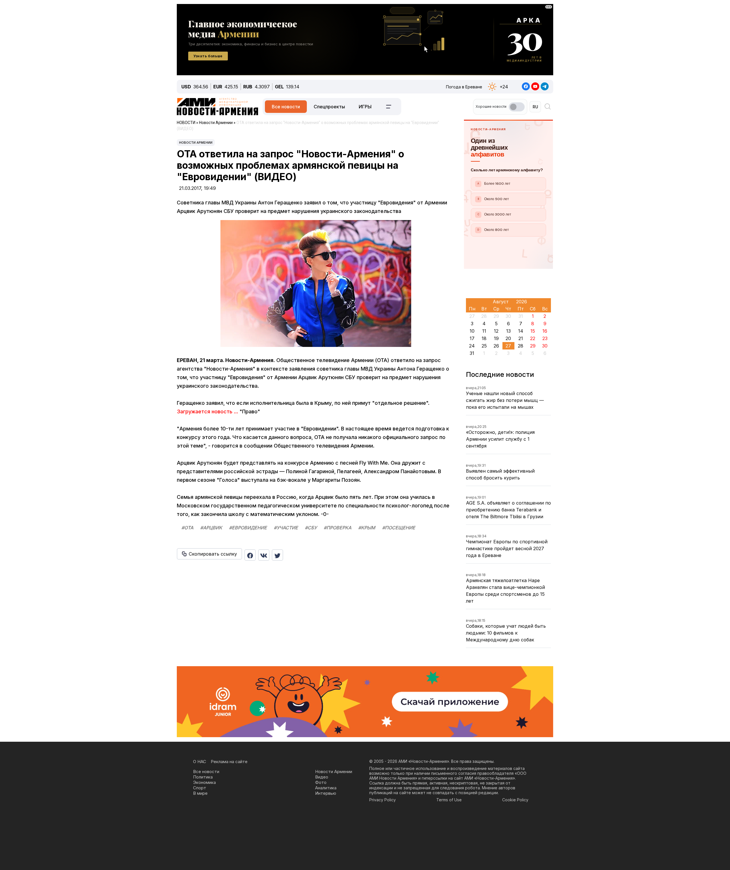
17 (472, 338)
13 (508, 331)
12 (496, 331)
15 (532, 331)
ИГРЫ (365, 106)
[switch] (517, 106)
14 (520, 331)
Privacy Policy (382, 799)
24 (472, 346)
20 (508, 338)
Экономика (204, 782)
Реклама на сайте (229, 761)
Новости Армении (195, 143)
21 (520, 338)
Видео (321, 777)
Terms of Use (449, 799)
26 (496, 346)
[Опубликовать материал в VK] (263, 555)
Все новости (286, 106)
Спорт (199, 787)
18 (484, 338)
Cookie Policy (515, 799)
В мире (200, 793)
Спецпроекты (329, 106)
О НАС (199, 761)
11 (484, 331)
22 (532, 338)
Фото (321, 782)
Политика (203, 777)
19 (496, 338)
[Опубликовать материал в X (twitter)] (277, 555)
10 (472, 331)
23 (545, 338)
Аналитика (325, 787)
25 (484, 346)
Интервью (325, 793)
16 (544, 331)
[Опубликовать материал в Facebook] (250, 555)
